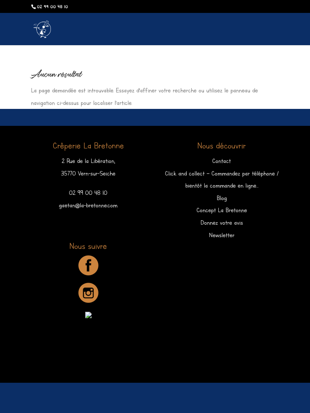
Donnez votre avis (222, 223)
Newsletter (222, 235)
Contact (221, 161)
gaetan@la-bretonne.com (88, 205)
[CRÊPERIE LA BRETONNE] (88, 316)
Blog (222, 198)
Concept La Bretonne (222, 210)
